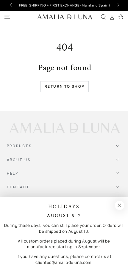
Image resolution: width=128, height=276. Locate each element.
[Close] (119, 205)
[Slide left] (11, 5)
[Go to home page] (64, 17)
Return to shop (65, 86)
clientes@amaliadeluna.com (63, 262)
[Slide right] (118, 5)
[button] (103, 17)
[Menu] (7, 17)
